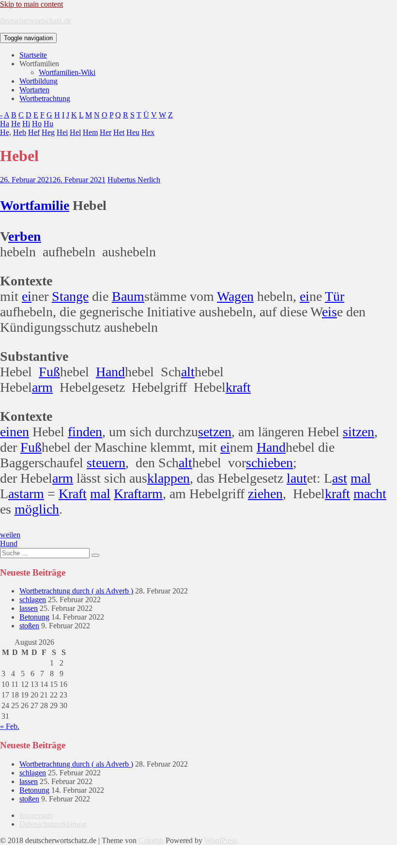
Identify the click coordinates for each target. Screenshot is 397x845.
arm (42, 387)
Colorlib (151, 840)
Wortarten (34, 90)
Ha (4, 123)
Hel (75, 132)
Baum (128, 296)
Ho (37, 123)
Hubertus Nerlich (133, 180)
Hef (34, 132)
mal (361, 478)
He (15, 123)
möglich (37, 509)
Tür (334, 296)
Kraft (73, 493)
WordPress (220, 840)
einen (14, 431)
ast (339, 478)
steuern (106, 462)
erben (24, 236)
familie (49, 205)
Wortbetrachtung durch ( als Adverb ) (76, 591)
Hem (90, 132)
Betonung (34, 617)
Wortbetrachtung (44, 98)
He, (5, 132)
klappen (168, 478)
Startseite (33, 55)
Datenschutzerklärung (52, 824)
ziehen (265, 493)
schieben (269, 462)
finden (85, 431)
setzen (214, 431)
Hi (26, 123)
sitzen (358, 431)
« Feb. (9, 726)
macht (369, 493)
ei (26, 296)
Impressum (36, 815)
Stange (70, 296)
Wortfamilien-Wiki (67, 72)
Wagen (235, 296)
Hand (110, 371)
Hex (147, 132)
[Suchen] (95, 555)
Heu (132, 132)
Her (105, 132)
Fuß (49, 371)
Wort (15, 205)
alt (188, 371)
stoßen (29, 626)
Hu (48, 123)
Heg (48, 132)
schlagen (32, 599)
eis (329, 311)
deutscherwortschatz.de (35, 20)
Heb (19, 132)
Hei (62, 132)
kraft (238, 387)
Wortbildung (38, 81)
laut (297, 478)
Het (118, 132)
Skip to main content (31, 4)
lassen (28, 608)
